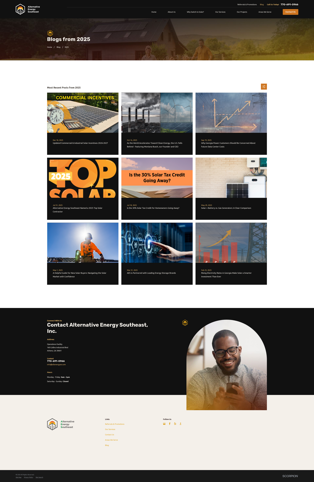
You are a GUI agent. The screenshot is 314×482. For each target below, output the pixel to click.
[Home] (28, 9)
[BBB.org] (180, 423)
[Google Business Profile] (164, 423)
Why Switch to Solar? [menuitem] (195, 12)
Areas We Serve (111, 440)
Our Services (110, 429)
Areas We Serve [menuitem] (265, 12)
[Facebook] (169, 423)
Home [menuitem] (153, 12)
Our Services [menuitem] (220, 12)
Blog (262, 4)
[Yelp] (175, 423)
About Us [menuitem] (171, 12)
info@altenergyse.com (56, 364)
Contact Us (109, 435)
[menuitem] (18, 477)
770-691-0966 (289, 4)
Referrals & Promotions (247, 4)
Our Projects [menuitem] (242, 12)
